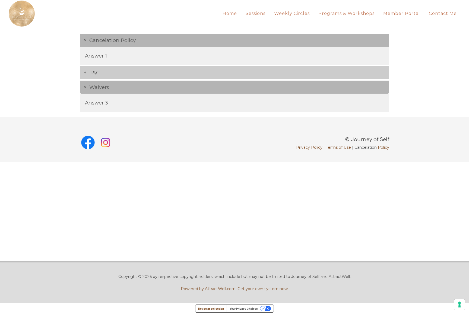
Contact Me (443, 13)
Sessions (255, 13)
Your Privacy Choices (244, 308)
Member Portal (401, 13)
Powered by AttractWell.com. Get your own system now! (235, 288)
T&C (94, 72)
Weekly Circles (292, 13)
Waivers (99, 87)
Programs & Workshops (346, 13)
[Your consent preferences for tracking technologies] (459, 304)
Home (230, 13)
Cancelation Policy (112, 40)
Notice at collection (211, 308)
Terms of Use (338, 147)
